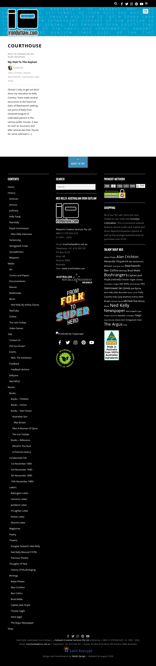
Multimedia (15, 292)
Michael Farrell (117, 301)
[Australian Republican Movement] (74, 278)
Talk (10, 334)
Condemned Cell (18, 457)
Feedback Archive (20, 369)
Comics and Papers (19, 275)
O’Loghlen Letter (19, 510)
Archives (13, 198)
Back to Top (78, 163)
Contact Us (15, 340)
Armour (13, 204)
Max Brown (20, 422)
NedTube (14, 310)
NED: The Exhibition (21, 357)
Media (11, 263)
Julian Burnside (120, 292)
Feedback (14, 363)
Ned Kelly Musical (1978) (24, 552)
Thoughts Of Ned (18, 563)
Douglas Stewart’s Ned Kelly (25, 546)
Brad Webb (17, 599)
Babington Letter (19, 493)
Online (12, 316)
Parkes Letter (18, 516)
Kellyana (13, 375)
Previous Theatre (19, 557)
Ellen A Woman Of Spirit (24, 428)
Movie (141, 301)
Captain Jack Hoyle (20, 604)
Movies (13, 287)
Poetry (12, 534)
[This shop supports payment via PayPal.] (124, 186)
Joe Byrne (136, 288)
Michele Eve (131, 301)
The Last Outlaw (17, 322)
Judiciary (13, 210)
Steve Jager (16, 616)
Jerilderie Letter (19, 504)
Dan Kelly (124, 283)
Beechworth (14, 76)
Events (12, 351)
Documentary (135, 284)
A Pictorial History (21, 451)
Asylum (27, 72)
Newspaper (114, 310)
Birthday (123, 270)
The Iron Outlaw (20, 434)
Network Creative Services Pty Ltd (73, 229)
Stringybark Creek (18, 245)
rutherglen (130, 316)
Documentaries (17, 281)
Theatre (13, 540)
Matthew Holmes (130, 297)
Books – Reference (20, 440)
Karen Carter (133, 292)
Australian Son (19, 416)
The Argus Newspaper (22, 622)
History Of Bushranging (23, 569)
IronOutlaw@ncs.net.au (75, 244)
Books (12, 393)
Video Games (16, 328)
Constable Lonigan (111, 284)
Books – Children (20, 398)
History (11, 192)
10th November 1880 (22, 481)
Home (11, 186)
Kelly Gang (14, 216)
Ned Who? (14, 381)
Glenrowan (111, 288)
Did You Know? (17, 346)
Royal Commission (19, 228)
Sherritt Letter (18, 522)
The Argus (113, 324)
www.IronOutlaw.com (73, 268)
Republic (121, 315)
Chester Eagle (18, 610)
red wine (113, 316)
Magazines (14, 528)
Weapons (14, 257)
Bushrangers (116, 274)
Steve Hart (120, 320)
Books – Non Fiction (21, 410)
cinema (139, 279)
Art (10, 269)
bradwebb (18, 67)
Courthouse (28, 76)
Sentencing (15, 239)
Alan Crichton (15, 72)
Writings (13, 575)
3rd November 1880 (21, 469)
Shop (10, 628)
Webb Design (79, 656)
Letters (12, 487)
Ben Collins (17, 593)
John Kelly (108, 292)
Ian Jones (124, 288)
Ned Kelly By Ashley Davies (25, 304)
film (143, 283)
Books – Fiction (19, 404)
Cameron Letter (19, 499)
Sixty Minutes (109, 320)
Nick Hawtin (131, 311)
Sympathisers (16, 251)
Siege (138, 315)
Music (12, 298)
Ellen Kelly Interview (21, 234)
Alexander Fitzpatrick (116, 261)
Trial (125, 325)
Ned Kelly (14, 222)
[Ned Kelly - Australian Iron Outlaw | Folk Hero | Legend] (23, 34)
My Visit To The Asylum (22, 62)
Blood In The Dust (21, 445)
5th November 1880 (21, 475)
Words (11, 387)
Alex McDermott (136, 261)
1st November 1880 (21, 463)
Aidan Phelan (18, 581)
